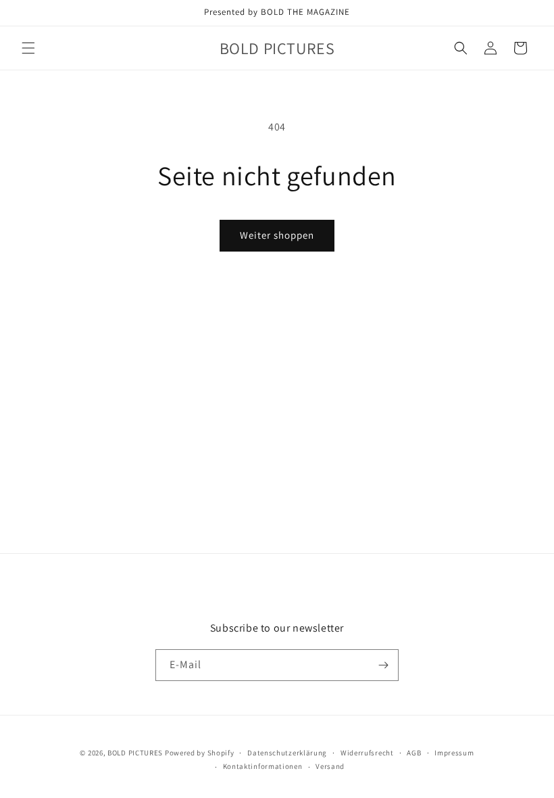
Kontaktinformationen (263, 766)
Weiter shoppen (277, 235)
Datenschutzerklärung (287, 752)
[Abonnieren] (383, 665)
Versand (330, 766)
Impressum (454, 752)
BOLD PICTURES (135, 752)
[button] (28, 48)
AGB (414, 752)
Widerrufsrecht (367, 752)
